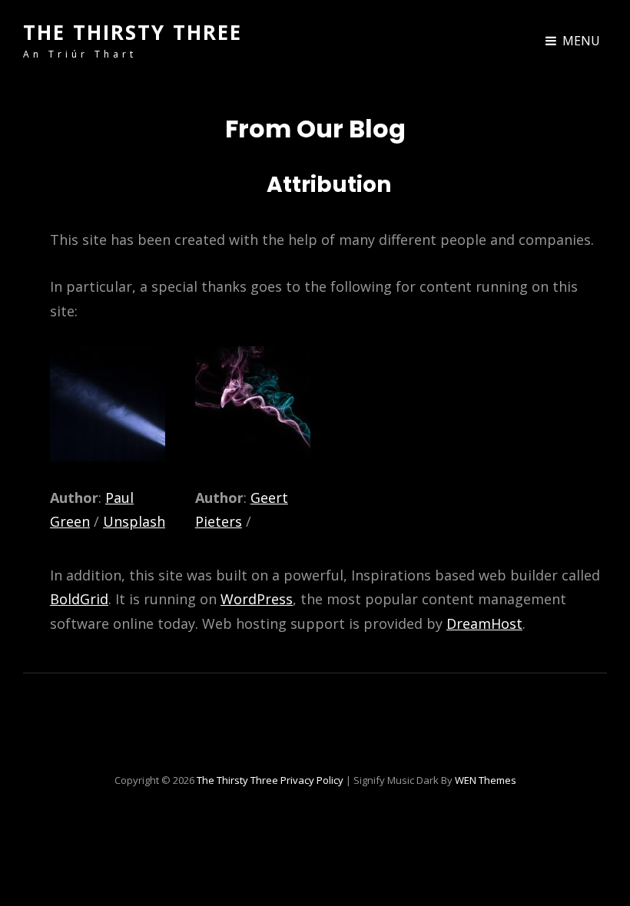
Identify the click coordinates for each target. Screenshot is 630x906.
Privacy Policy (311, 780)
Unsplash (134, 521)
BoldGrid (79, 599)
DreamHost (484, 623)
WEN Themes (485, 780)
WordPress (256, 599)
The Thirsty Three (133, 32)
